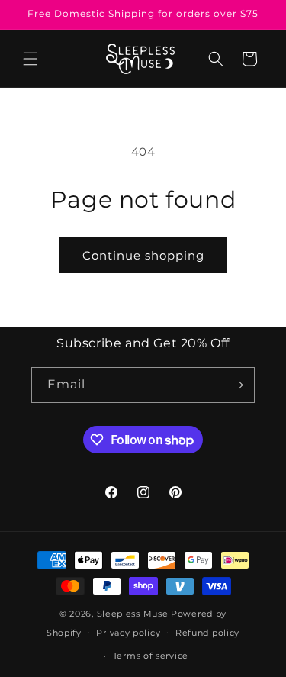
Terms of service (150, 655)
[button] (30, 59)
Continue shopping (143, 255)
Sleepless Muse (133, 613)
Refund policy (207, 632)
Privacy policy (128, 632)
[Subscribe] (237, 385)
